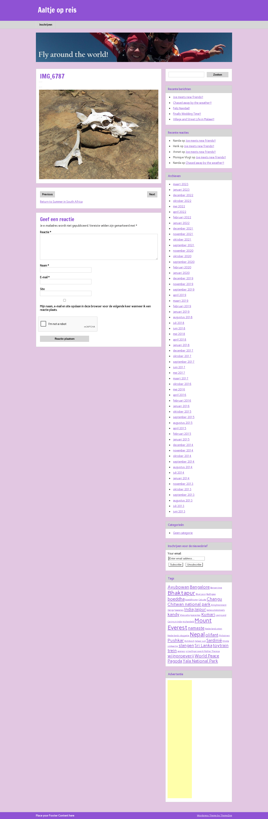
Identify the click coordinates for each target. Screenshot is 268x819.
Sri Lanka (203, 645)
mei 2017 (179, 373)
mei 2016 (179, 389)
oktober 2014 (182, 456)
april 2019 (179, 295)
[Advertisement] (179, 739)
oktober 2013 (182, 489)
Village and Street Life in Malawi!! (193, 119)
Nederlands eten (213, 628)
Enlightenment (218, 605)
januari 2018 (181, 345)
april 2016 (179, 395)
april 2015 (179, 428)
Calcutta (202, 599)
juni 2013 (179, 511)
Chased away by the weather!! (192, 103)
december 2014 (183, 445)
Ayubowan (178, 586)
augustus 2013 (182, 500)
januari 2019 (181, 312)
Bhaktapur (181, 592)
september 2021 (183, 245)
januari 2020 (181, 273)
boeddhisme (191, 599)
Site (42, 289)
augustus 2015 (182, 423)
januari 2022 (181, 223)
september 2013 (183, 495)
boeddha (176, 598)
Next (152, 194)
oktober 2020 (182, 256)
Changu (214, 598)
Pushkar (176, 640)
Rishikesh (189, 641)
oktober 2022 (182, 201)
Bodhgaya (211, 594)
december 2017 (183, 350)
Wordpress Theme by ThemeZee (214, 815)
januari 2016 (181, 406)
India (189, 609)
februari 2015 (182, 434)
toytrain (221, 645)
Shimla (225, 641)
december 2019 (183, 278)
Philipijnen (224, 635)
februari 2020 (182, 267)
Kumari (208, 614)
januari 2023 (181, 190)
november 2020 (183, 251)
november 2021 (183, 234)
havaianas (179, 610)
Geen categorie (183, 533)
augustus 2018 (182, 317)
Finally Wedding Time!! (187, 114)
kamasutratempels (216, 610)
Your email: (174, 553)
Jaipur (200, 609)
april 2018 (179, 339)
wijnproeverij (181, 655)
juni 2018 (179, 328)
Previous (47, 194)
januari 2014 (181, 478)
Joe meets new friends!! (188, 97)
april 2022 (179, 212)
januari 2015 (181, 439)
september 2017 (183, 362)
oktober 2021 (182, 239)
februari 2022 (182, 217)
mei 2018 (179, 334)
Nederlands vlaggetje (178, 635)
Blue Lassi (201, 594)
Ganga (171, 610)
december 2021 (183, 228)
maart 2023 (180, 184)
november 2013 (183, 484)
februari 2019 (182, 306)
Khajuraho (185, 615)
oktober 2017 (182, 356)
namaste (196, 627)
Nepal (197, 634)
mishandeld (188, 621)
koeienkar (196, 615)
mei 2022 (179, 206)
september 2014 (183, 461)
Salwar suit (200, 641)
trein (172, 650)
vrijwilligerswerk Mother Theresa (203, 651)
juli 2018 (178, 323)
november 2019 (183, 284)
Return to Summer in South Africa (61, 201)
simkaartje (173, 646)
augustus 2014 (182, 467)
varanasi (181, 651)
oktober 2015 (182, 411)
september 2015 (183, 417)
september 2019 (183, 289)
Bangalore (200, 586)
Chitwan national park (189, 604)
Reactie (45, 232)
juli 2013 (178, 506)
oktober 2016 (182, 384)
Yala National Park (200, 660)
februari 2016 (182, 400)
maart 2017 (180, 378)
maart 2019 (180, 301)
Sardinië (214, 640)
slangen (186, 645)
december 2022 (183, 195)
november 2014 (183, 450)
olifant (211, 634)
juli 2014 (178, 472)
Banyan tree (216, 587)
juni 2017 (179, 367)
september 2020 (183, 262)
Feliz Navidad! (181, 108)
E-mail (45, 277)
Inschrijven (45, 24)
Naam (44, 265)
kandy (173, 614)
